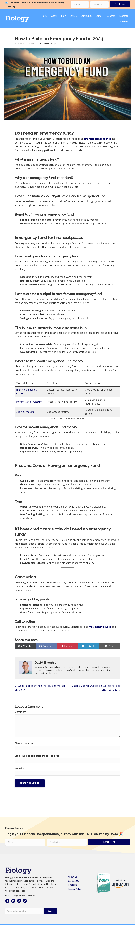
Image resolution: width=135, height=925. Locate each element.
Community (86, 15)
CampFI (99, 15)
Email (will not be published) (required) (37, 755)
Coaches (111, 15)
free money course (100, 626)
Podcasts (123, 15)
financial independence (97, 138)
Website (19, 768)
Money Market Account (29, 401)
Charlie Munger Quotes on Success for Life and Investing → (96, 687)
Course (73, 15)
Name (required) (24, 743)
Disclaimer (73, 884)
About (54, 15)
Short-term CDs (25, 411)
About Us (72, 876)
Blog (63, 15)
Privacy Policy (74, 889)
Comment (20, 711)
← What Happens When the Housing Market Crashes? (40, 687)
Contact (124, 21)
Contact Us (73, 880)
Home (44, 15)
